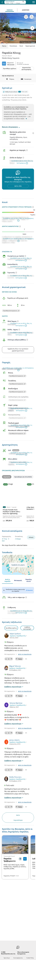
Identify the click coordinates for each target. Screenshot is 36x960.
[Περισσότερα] (33, 133)
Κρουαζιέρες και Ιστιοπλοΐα (23, 477)
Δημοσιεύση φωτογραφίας (26, 68)
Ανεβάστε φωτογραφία (27, 628)
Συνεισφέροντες (18, 958)
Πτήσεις (11, 79)
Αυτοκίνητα (27, 79)
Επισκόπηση (13, 46)
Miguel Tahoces (15, 666)
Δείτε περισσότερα (18, 817)
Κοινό (21, 46)
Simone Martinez (16, 703)
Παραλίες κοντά (28, 580)
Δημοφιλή (7, 477)
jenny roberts (14, 740)
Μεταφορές (18, 580)
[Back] (2, 2)
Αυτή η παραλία (7, 580)
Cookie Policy (30, 958)
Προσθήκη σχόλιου (9, 68)
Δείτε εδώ (18, 186)
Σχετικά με (7, 958)
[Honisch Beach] (14, 1)
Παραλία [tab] (9, 10)
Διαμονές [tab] (25, 10)
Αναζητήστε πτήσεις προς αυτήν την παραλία (15, 590)
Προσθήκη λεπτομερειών (10, 311)
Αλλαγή (31, 537)
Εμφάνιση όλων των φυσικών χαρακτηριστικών (18, 350)
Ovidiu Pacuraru (15, 777)
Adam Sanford (15, 634)
